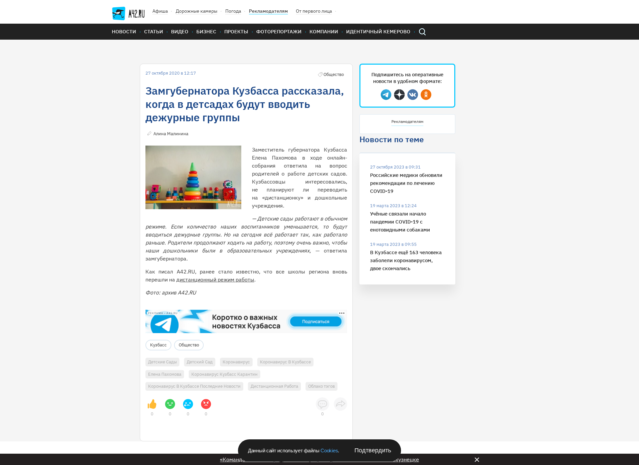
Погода (233, 11)
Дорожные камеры (196, 11)
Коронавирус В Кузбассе (285, 362)
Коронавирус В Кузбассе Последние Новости (194, 386)
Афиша (160, 11)
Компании (324, 31)
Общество (189, 345)
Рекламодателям (268, 11)
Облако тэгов (321, 386)
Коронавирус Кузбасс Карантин (224, 374)
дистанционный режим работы (215, 279)
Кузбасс (158, 345)
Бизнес (206, 31)
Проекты (236, 31)
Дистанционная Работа (274, 386)
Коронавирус (236, 362)
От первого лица (314, 11)
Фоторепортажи (279, 31)
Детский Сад (200, 362)
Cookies (329, 450)
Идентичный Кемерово (378, 31)
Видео (179, 31)
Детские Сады (162, 362)
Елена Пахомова (164, 374)
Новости (124, 31)
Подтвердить (372, 450)
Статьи (153, 31)
